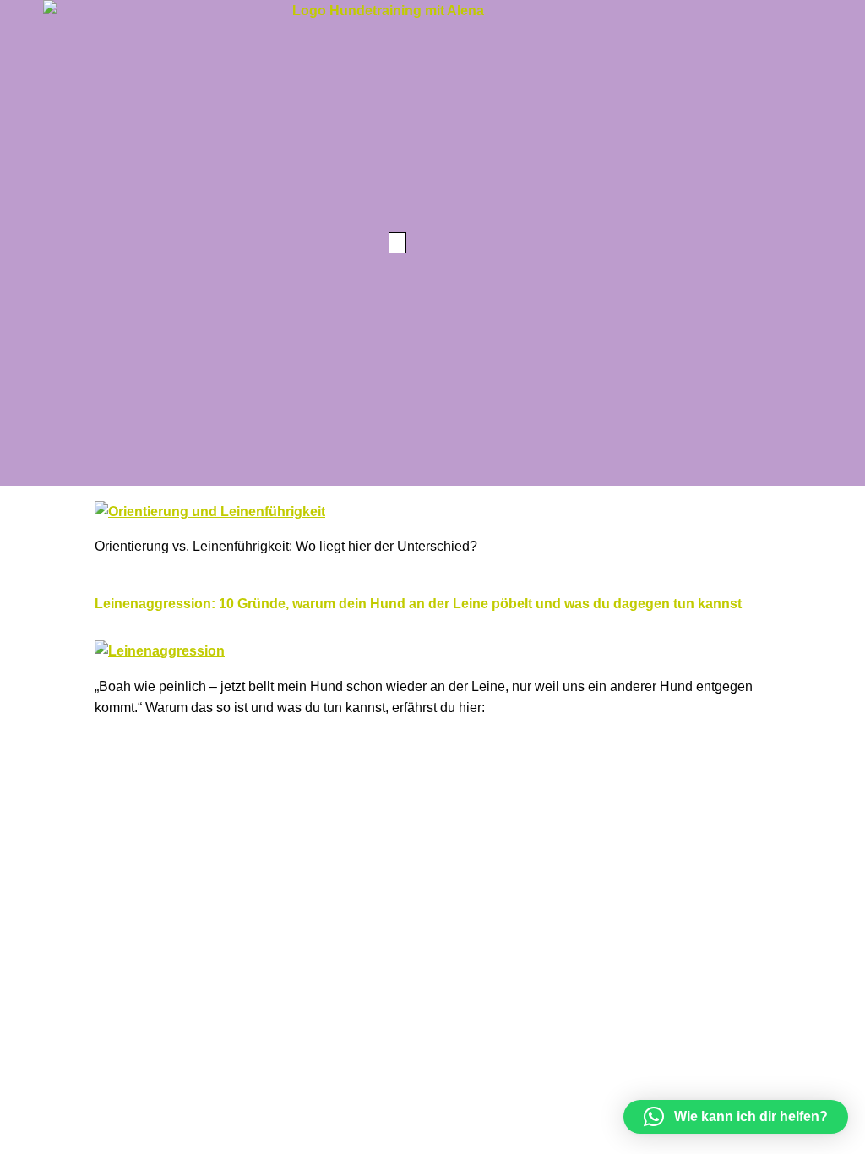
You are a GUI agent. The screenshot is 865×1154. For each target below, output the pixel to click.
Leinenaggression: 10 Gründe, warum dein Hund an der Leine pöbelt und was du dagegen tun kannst (418, 603)
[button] (398, 242)
